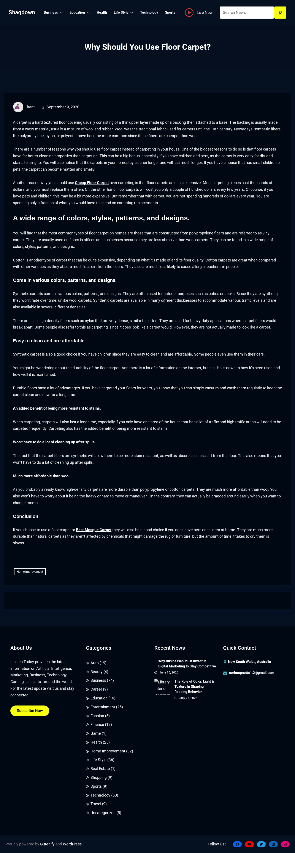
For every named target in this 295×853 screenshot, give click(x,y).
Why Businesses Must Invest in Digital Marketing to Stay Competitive (187, 663)
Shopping (98, 777)
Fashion (97, 716)
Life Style (98, 760)
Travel (95, 804)
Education (99, 698)
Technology (100, 795)
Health (96, 742)
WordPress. (73, 844)
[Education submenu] (88, 12)
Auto (94, 663)
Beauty (96, 672)
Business (98, 680)
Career (96, 689)
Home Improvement (30, 571)
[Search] (280, 12)
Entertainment (102, 707)
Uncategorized (103, 813)
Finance (97, 724)
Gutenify (47, 844)
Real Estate (100, 768)
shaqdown (22, 12)
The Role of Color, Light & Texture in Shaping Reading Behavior (194, 686)
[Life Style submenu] (131, 12)
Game (95, 733)
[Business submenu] (61, 12)
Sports (96, 786)
